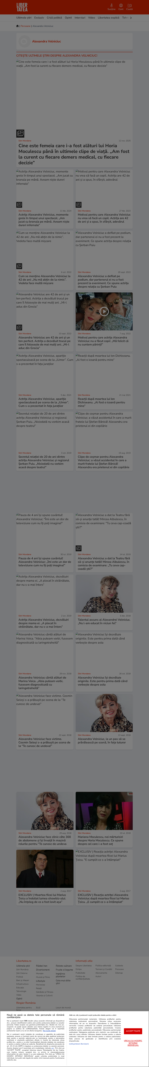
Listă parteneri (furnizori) (79, 1044)
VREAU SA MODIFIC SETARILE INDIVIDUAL (133, 1043)
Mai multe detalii (49, 1031)
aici (52, 1048)
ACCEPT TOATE (133, 1031)
